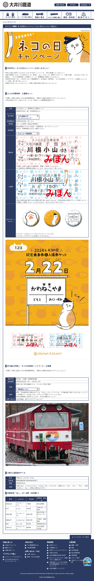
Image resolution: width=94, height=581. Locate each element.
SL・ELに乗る (10, 15)
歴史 (72, 547)
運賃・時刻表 (69, 15)
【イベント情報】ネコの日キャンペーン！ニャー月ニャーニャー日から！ (31, 26)
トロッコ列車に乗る (54, 15)
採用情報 (74, 555)
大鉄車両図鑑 (31, 547)
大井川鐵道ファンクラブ (56, 568)
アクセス (73, 5)
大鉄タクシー (53, 545)
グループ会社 (75, 558)
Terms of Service (65, 573)
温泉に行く (83, 15)
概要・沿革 (74, 545)
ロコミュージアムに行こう (13, 557)
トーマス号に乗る (25, 15)
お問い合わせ (60, 5)
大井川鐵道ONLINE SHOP (57, 555)
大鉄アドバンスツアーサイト (58, 550)
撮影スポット (9, 547)
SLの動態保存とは (33, 545)
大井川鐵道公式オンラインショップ (24, 117)
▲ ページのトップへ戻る (80, 537)
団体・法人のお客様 (33, 557)
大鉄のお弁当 (53, 553)
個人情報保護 (75, 553)
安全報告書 (74, 550)
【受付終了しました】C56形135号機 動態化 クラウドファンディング (58, 564)
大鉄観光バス (53, 547)
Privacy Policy (54, 573)
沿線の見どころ (10, 550)
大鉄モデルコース (10, 545)
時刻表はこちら (23, 389)
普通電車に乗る (39, 15)
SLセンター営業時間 (25, 134)
